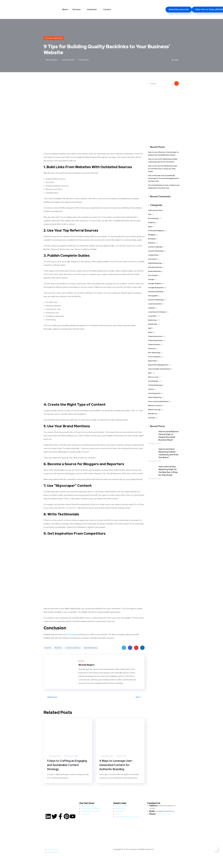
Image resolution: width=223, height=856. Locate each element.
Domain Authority (155, 267)
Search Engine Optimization (159, 369)
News (150, 332)
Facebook (130, 648)
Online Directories (155, 336)
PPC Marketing (154, 353)
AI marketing (153, 218)
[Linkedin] (48, 816)
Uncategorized (154, 393)
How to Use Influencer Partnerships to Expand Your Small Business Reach (163, 153)
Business (151, 243)
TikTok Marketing (155, 385)
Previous (52, 697)
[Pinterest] (66, 816)
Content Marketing (53, 38)
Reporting (152, 361)
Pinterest (136, 648)
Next (138, 697)
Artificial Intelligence (156, 231)
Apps (150, 226)
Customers (152, 259)
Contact (107, 9)
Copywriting (153, 255)
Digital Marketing (90, 648)
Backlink (48, 648)
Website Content (155, 405)
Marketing (152, 320)
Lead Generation (155, 304)
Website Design (154, 409)
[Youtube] (72, 816)
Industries (92, 9)
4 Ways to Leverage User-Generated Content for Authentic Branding (116, 765)
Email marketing (154, 271)
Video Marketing (154, 397)
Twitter (124, 648)
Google (151, 279)
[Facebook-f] (60, 816)
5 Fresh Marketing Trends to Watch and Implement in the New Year (163, 186)
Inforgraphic (153, 296)
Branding (151, 239)
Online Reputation (155, 340)
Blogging (151, 235)
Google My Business (156, 287)
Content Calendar (155, 247)
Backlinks (58, 648)
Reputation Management (158, 365)
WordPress (152, 414)
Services (76, 9)
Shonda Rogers (51, 60)
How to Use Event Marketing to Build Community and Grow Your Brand (162, 160)
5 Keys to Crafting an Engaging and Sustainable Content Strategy (67, 765)
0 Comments (83, 60)
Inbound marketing (155, 292)
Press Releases (154, 357)
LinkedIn (142, 648)
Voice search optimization (158, 401)
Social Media (153, 381)
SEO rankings (72, 634)
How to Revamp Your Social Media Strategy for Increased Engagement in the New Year (163, 178)
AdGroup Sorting (155, 210)
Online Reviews (154, 344)
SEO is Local (153, 377)
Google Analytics (155, 283)
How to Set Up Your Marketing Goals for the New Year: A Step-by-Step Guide (162, 168)
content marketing (73, 648)
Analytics (151, 222)
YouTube (151, 418)
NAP (150, 328)
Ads (149, 214)
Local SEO (152, 316)
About (65, 9)
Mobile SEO (152, 324)
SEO (150, 373)
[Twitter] (54, 816)
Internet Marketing (155, 300)
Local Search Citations (157, 312)
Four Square (153, 275)
